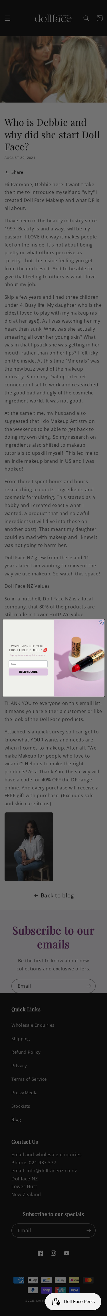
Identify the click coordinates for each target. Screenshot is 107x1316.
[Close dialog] (101, 623)
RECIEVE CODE (28, 672)
